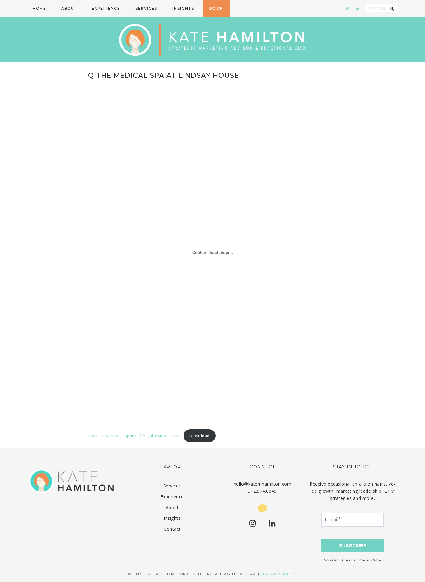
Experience (172, 497)
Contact (172, 529)
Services (172, 486)
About (172, 507)
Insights (172, 518)
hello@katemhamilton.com (263, 484)
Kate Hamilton (212, 39)
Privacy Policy (279, 574)
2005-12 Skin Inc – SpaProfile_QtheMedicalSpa (134, 436)
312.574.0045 (262, 491)
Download (199, 436)
